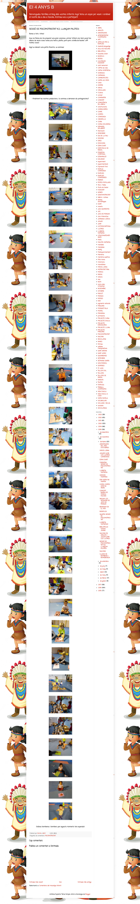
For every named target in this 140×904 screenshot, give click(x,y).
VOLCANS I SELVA (104, 403)
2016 (100, 588)
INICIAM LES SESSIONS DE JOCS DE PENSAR (105, 501)
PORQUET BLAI (103, 308)
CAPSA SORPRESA (104, 70)
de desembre (104, 432)
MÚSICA (100, 272)
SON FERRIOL (102, 363)
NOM (99, 282)
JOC (99, 211)
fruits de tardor (103, 187)
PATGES (100, 298)
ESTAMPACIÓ (102, 157)
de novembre (104, 437)
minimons (101, 262)
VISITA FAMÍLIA (103, 398)
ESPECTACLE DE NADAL (103, 149)
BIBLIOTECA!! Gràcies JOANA (104, 529)
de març (103, 575)
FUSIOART (101, 190)
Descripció (101, 131)
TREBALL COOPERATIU (102, 388)
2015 (100, 591)
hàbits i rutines (103, 197)
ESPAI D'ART (102, 146)
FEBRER (100, 180)
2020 (100, 423)
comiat (100, 95)
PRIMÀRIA (101, 313)
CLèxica (100, 93)
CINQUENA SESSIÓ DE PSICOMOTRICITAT (105, 465)
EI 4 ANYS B (41, 7)
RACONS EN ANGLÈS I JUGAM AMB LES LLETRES (105, 536)
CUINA (100, 122)
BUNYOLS (101, 56)
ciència (100, 88)
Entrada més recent (36, 882)
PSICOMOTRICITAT (50, 836)
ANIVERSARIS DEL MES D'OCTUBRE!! (104, 446)
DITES (100, 141)
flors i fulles (102, 185)
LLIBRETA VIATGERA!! (104, 523)
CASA (100, 83)
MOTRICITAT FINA (103, 269)
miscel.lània (101, 264)
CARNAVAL (101, 75)
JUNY (99, 224)
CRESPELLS (102, 119)
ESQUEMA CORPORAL (102, 153)
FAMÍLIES (101, 173)
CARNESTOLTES (103, 78)
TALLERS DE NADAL (102, 376)
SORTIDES (101, 366)
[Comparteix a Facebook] (54, 833)
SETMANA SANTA (103, 361)
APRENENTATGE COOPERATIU (103, 36)
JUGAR (100, 221)
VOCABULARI (102, 401)
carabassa (101, 73)
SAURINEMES (44, 21)
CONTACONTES (103, 109)
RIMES (100, 342)
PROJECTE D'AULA (104, 321)
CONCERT (101, 100)
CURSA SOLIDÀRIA (104, 124)
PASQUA (100, 296)
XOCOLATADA (102, 408)
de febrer (103, 578)
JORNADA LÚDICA (104, 219)
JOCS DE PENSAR (104, 214)
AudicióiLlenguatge (104, 46)
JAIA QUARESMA (103, 209)
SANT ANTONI (102, 351)
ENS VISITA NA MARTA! (104, 481)
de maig (103, 569)
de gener (103, 581)
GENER (100, 192)
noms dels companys (101, 285)
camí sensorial (103, 65)
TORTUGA (101, 385)
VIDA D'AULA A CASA (103, 395)
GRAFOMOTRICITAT (104, 195)
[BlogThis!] (52, 833)
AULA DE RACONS (104, 49)
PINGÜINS (101, 306)
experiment (101, 161)
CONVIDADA (102, 117)
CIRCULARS (102, 90)
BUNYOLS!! (103, 511)
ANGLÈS (100, 30)
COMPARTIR (102, 98)
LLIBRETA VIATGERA (101, 232)
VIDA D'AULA (102, 391)
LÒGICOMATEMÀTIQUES (104, 236)
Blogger (87, 894)
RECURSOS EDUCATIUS (77, 21)
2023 (100, 414)
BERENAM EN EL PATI (104, 508)
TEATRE (100, 382)
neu (99, 279)
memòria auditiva (104, 257)
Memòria (101, 254)
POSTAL (100, 311)
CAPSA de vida (103, 68)
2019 (100, 426)
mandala (101, 245)
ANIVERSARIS (102, 33)
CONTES (100, 114)
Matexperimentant (104, 252)
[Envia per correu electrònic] (50, 833)
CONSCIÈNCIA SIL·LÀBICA (102, 103)
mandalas (101, 247)
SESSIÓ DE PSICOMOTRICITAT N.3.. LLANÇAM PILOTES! (105, 545)
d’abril (102, 572)
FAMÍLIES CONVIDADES (102, 177)
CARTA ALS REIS (103, 80)
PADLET (100, 293)
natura (100, 277)
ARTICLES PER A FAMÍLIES (103, 43)
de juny (102, 566)
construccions (102, 107)
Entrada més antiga (84, 882)
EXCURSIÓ (101, 159)
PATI (99, 301)
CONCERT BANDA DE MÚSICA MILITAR (104, 493)
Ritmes (100, 344)
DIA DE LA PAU (103, 136)
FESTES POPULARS (104, 182)
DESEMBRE (101, 133)
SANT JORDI (102, 353)
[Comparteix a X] (53, 833)
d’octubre (103, 442)
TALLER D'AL (102, 371)
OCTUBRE (101, 291)
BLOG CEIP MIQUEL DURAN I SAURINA (59, 21)
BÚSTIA (100, 59)
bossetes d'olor (103, 54)
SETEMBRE (101, 358)
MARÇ (100, 250)
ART (99, 39)
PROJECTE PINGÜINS (101, 331)
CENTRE (100, 85)
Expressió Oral (103, 166)
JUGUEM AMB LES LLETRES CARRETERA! (105, 455)
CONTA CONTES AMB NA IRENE (105, 486)
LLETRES (101, 229)
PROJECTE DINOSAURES (102, 324)
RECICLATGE (102, 339)
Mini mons (101, 259)
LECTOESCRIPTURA (104, 226)
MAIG (100, 240)
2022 (100, 417)
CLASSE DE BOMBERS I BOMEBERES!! (105, 556)
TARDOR (100, 380)
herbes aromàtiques (102, 201)
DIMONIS (101, 138)
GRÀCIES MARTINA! (103, 476)
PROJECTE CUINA (103, 318)
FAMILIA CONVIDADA (102, 170)
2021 (100, 420)
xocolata (100, 406)
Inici (60, 882)
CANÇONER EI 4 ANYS (33, 21)
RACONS (101, 337)
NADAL (100, 274)
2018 (100, 429)
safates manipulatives (102, 347)
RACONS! (103, 551)
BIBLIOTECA (102, 51)
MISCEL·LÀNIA (102, 267)
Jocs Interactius (103, 216)
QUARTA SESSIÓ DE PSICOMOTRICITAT (105, 517)
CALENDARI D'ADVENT (102, 62)
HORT (100, 204)
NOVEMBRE (102, 288)
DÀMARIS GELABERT (101, 128)
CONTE (100, 112)
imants (100, 206)
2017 (100, 585)
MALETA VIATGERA (104, 242)
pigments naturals (104, 303)
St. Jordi (100, 368)
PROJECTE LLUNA (104, 327)
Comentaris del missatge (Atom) (50, 885)
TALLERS (101, 373)
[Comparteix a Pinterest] (56, 833)
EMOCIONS (101, 143)
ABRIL (100, 28)
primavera (101, 316)
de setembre (104, 561)
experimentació (103, 164)
